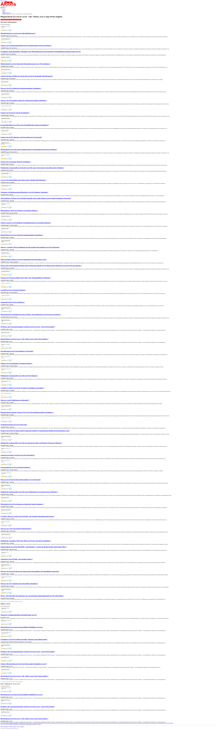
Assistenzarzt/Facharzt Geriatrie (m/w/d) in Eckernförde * (18, 455)
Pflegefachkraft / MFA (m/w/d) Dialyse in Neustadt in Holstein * (19, 210)
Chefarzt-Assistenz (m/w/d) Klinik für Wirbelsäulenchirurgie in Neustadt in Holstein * (26, 223)
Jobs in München (126, 723)
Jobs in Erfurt (59, 723)
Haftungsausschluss (12, 726)
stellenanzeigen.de (29, 724)
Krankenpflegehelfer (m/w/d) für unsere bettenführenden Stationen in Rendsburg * (25, 125)
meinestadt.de (15, 724)
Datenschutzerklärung (4, 726)
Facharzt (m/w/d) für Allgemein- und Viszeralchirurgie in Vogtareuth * (21, 137)
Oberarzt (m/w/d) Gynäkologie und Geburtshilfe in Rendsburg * (19, 583)
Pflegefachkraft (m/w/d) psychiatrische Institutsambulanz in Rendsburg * (22, 235)
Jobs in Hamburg (79, 723)
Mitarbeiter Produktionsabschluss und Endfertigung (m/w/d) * (19, 615)
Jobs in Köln (102, 723)
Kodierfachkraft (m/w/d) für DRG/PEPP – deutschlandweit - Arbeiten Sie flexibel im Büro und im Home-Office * (34, 547)
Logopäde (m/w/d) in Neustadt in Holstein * (13, 290)
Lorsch (4, 11)
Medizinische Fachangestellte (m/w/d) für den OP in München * (19, 375)
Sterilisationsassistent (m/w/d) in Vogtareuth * (14, 424)
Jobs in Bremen (34, 723)
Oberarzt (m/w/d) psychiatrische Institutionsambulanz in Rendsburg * (21, 88)
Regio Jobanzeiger (22, 724)
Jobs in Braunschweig (27, 723)
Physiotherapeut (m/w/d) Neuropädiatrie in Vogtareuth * (17, 351)
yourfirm (39, 724)
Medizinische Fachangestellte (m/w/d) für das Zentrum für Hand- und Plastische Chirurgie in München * (31, 443)
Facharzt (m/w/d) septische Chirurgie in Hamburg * (16, 162)
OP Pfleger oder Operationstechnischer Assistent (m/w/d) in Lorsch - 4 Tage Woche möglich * (28, 327)
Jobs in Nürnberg (145, 723)
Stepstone (35, 724)
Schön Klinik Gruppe (6, 12)
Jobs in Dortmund (40, 723)
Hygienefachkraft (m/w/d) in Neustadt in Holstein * (15, 467)
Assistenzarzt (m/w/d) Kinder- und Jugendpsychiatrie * (17, 559)
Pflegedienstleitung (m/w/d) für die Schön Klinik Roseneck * (18, 33)
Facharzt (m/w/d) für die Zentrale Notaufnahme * (15, 113)
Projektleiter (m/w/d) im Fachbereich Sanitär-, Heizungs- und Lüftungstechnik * (24, 639)
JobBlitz (11, 724)
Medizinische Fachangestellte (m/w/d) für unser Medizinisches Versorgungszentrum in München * (29, 492)
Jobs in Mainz (113, 723)
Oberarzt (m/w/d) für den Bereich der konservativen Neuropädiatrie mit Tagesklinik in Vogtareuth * (30, 571)
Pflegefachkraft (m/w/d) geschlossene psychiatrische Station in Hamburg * (22, 504)
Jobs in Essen (64, 723)
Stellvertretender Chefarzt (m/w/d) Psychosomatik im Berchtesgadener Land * (24, 259)
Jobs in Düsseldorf (53, 723)
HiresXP (7, 724)
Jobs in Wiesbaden (169, 723)
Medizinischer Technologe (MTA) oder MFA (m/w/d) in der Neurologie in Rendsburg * (26, 541)
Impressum (22, 726)
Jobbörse (4, 9)
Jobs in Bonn (20, 723)
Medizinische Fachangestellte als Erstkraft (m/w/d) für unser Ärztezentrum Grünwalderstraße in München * (32, 168)
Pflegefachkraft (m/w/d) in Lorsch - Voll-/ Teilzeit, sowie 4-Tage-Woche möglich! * (24, 339)
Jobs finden (3, 7)
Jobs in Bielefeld (15, 723)
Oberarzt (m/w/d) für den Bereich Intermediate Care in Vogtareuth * (21, 479)
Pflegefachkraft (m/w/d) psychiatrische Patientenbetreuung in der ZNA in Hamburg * (26, 64)
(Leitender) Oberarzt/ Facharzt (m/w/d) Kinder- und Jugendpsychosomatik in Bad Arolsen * (28, 516)
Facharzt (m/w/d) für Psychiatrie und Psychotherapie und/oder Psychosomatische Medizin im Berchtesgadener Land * (35, 430)
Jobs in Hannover (86, 723)
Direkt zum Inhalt (3, 0)
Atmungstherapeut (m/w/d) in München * (13, 302)
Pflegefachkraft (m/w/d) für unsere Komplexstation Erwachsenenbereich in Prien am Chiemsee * (29, 149)
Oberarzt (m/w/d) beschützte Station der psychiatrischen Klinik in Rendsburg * (24, 100)
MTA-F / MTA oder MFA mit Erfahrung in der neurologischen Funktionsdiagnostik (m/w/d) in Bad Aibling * (32, 596)
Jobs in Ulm (164, 723)
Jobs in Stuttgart (159, 723)
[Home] (8, 5)
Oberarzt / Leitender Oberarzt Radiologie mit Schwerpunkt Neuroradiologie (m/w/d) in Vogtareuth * (30, 247)
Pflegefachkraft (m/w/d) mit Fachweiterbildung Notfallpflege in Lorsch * (22, 627)
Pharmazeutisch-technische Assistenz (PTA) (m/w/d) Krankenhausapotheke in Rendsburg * (27, 412)
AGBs (18, 726)
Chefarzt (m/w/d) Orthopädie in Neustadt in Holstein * (16, 363)
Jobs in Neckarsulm (138, 723)
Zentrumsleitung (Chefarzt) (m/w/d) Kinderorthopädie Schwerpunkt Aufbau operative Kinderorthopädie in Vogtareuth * (36, 198)
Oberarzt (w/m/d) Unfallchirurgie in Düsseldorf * (15, 400)
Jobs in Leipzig (107, 723)
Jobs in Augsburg (3, 723)
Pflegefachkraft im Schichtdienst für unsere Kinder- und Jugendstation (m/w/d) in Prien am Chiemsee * (31, 314)
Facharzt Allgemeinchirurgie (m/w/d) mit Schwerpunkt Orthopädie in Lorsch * (24, 664)
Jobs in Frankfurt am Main (71, 723)
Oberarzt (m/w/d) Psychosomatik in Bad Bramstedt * (16, 528)
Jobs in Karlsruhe (92, 723)
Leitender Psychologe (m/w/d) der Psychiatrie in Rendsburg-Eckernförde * (22, 388)
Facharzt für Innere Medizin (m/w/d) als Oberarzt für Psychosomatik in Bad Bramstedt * (27, 76)
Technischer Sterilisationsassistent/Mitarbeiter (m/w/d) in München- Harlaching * (24, 192)
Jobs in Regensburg (152, 723)
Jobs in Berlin (9, 723)
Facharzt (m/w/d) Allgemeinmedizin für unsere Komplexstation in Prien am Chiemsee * (26, 45)
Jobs (3, 10)
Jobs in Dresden (47, 723)
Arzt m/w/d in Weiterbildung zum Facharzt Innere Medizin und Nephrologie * (23, 180)
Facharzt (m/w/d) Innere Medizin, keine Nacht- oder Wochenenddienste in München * (26, 278)
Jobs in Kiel (98, 723)
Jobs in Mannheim (119, 723)
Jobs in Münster (132, 723)
